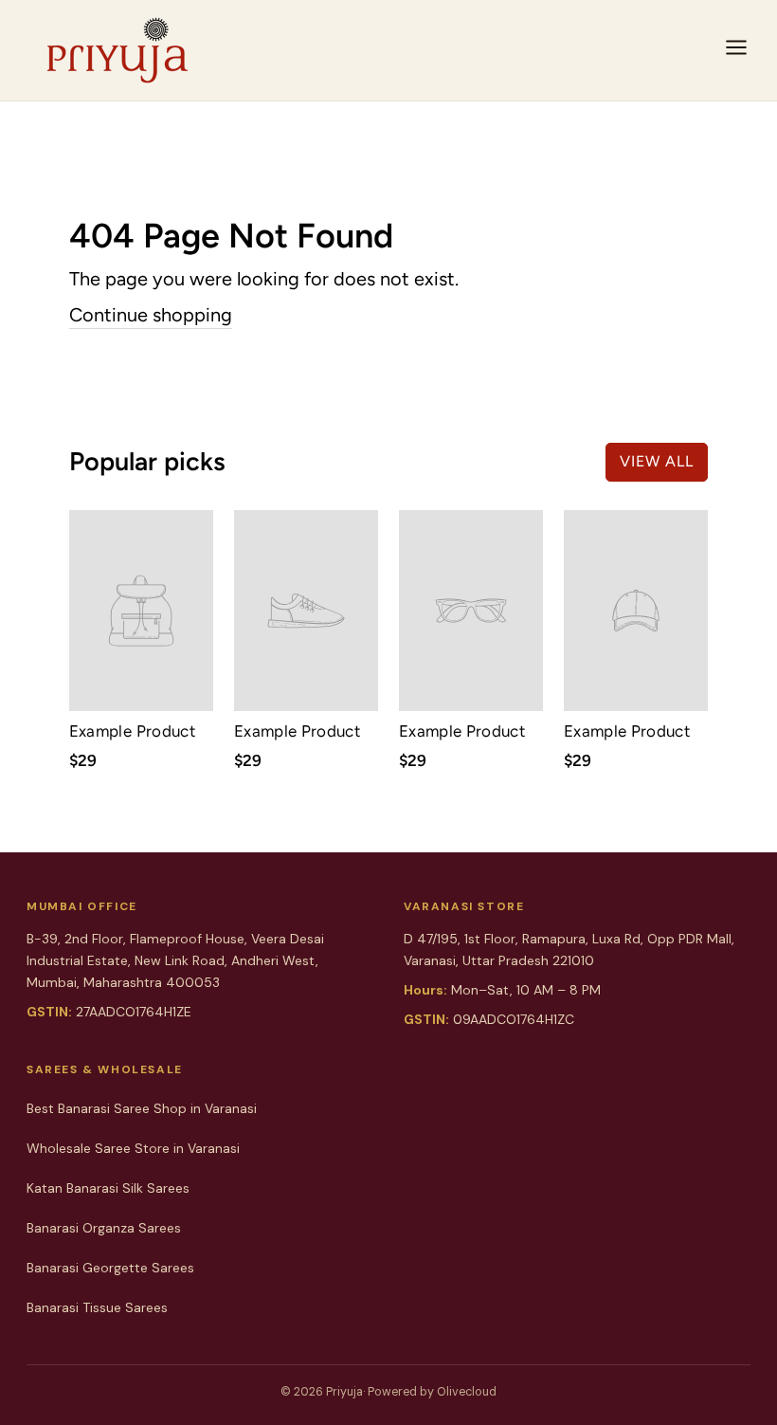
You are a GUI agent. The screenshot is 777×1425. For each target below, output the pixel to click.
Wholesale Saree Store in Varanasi (133, 1148)
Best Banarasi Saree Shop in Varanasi (142, 1108)
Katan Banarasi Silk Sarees (108, 1188)
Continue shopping (150, 314)
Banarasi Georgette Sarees (110, 1267)
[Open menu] (736, 50)
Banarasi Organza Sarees (104, 1227)
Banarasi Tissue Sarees (97, 1307)
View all (657, 461)
